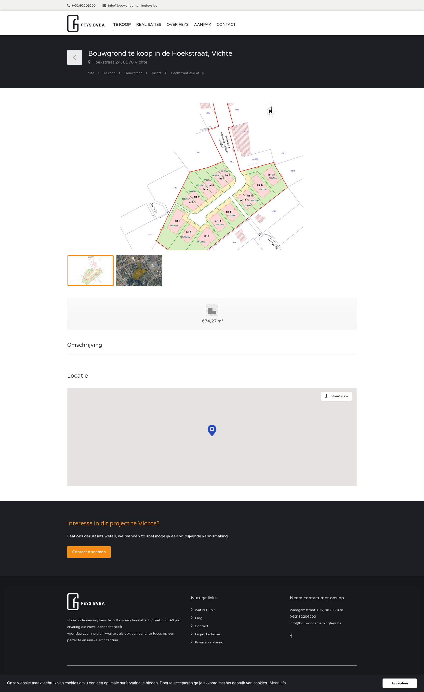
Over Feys (178, 24)
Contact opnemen (89, 551)
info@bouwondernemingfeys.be (132, 6)
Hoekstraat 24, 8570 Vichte (119, 62)
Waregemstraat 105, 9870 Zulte (316, 610)
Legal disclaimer (208, 634)
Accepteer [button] (399, 683)
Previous (81, 183)
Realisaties (148, 24)
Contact (226, 24)
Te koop (122, 24)
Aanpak (202, 24)
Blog (198, 618)
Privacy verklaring (209, 642)
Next (343, 183)
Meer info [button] (278, 683)
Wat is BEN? (205, 610)
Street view (339, 396)
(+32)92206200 (83, 6)
